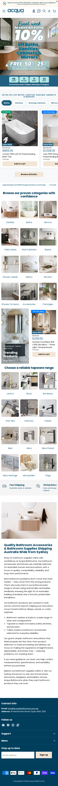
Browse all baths (29, 174)
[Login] (49, 11)
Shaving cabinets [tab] (37, 103)
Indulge (5, 159)
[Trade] (33, 11)
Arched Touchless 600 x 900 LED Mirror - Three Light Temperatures (43, 345)
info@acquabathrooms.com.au (23, 708)
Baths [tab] (7, 103)
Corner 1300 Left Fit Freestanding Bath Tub (18, 155)
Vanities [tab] (19, 103)
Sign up (44, 754)
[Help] (39, 11)
